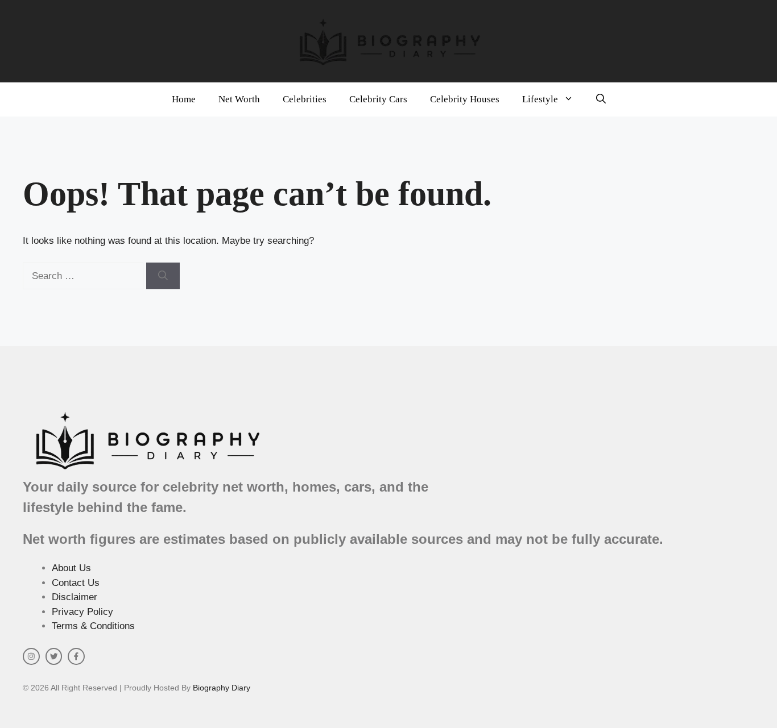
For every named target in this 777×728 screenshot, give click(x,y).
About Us (71, 568)
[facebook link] (76, 656)
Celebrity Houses (464, 99)
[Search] (163, 276)
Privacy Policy (82, 611)
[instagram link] (31, 656)
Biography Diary (221, 687)
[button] (601, 99)
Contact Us (76, 582)
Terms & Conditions (93, 626)
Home (184, 99)
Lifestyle (540, 99)
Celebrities (304, 99)
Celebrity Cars (378, 99)
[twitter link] (54, 656)
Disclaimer (74, 597)
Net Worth (239, 99)
